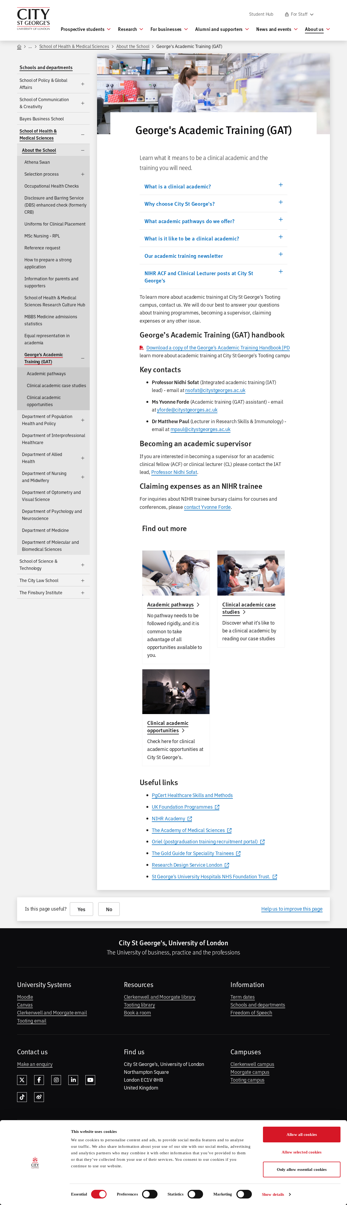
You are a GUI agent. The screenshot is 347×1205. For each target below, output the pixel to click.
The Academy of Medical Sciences (188, 830)
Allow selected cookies (302, 1152)
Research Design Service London (187, 864)
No (109, 909)
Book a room (137, 1012)
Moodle (25, 996)
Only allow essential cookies (302, 1169)
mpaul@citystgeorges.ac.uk (200, 429)
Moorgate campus (249, 1071)
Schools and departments (257, 1004)
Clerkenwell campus (252, 1064)
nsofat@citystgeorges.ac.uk (215, 390)
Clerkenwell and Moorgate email (52, 1012)
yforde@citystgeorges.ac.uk (187, 409)
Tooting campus (247, 1079)
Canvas (25, 1004)
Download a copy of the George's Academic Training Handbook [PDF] (220, 347)
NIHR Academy (168, 818)
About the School (132, 46)
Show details (273, 1194)
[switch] (150, 1194)
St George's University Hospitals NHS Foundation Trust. (211, 876)
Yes (81, 909)
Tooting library (139, 1004)
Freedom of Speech (251, 1012)
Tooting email (31, 1020)
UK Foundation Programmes (182, 806)
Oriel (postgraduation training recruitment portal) (205, 841)
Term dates (242, 996)
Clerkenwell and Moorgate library (159, 996)
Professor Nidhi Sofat (174, 471)
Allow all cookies (302, 1134)
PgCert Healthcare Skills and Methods (192, 795)
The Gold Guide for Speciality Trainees (193, 853)
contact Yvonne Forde (207, 506)
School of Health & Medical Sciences (74, 46)
